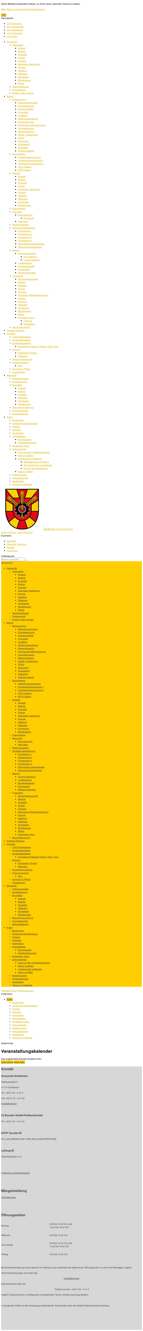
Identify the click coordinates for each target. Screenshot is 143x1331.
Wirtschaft (11, 375)
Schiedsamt (24, 144)
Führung (27, 320)
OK (3, 15)
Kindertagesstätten (21, 343)
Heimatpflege (19, 436)
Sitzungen (17, 211)
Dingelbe (22, 54)
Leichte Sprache (31, 259)
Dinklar (21, 57)
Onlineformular (8, 1197)
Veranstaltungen (20, 478)
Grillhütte (16, 429)
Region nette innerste (23, 93)
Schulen (16, 349)
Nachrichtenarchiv (21, 327)
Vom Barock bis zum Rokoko (37, 465)
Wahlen (16, 250)
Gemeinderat (18, 154)
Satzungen (23, 141)
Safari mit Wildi (25, 471)
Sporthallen (18, 433)
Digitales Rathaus (15, 330)
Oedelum (22, 70)
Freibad (16, 426)
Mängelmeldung (26, 131)
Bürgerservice (19, 99)
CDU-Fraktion (25, 166)
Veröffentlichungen (27, 442)
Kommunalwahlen (27, 253)
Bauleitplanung (19, 381)
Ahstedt (21, 48)
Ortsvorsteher (19, 208)
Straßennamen (19, 474)
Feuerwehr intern (26, 317)
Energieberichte (20, 410)
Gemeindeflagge (20, 86)
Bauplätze (17, 385)
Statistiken (23, 147)
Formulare (23, 112)
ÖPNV (21, 138)
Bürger (10, 96)
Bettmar (22, 51)
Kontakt (10, 547)
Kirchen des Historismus (35, 468)
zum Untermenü (14, 33)
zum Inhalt (12, 36)
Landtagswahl (25, 263)
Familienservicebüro (22, 359)
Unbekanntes (30, 458)
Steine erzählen (26, 455)
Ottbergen (23, 73)
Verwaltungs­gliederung (23, 227)
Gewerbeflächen (20, 413)
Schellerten (23, 77)
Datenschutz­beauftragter (30, 247)
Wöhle (21, 83)
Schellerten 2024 (20, 446)
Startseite (11, 541)
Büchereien (18, 420)
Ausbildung (29, 324)
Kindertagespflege (21, 340)
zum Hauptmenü (15, 30)
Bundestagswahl (26, 266)
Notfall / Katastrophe (28, 134)
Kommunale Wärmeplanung (32, 125)
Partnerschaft (18, 89)
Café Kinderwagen (21, 336)
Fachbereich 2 (25, 234)
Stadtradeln (18, 481)
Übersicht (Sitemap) (16, 544)
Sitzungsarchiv (25, 215)
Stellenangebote (26, 150)
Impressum (12, 550)
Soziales (11, 333)
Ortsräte (16, 173)
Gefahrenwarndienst (28, 118)
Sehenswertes (19, 449)
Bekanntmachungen (28, 102)
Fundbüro (22, 115)
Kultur (10, 417)
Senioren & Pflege (21, 369)
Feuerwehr (17, 276)
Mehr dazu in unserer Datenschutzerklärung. (23, 9)
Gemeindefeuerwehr (28, 279)
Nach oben (19, 1062)
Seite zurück (7, 1062)
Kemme (22, 67)
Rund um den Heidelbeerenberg (34, 452)
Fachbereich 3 (25, 237)
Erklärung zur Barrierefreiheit (15, 1173)
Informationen (30, 256)
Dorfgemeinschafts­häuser (25, 423)
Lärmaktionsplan (26, 128)
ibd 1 (20, 365)
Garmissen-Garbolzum (29, 64)
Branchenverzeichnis (22, 407)
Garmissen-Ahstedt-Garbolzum (33, 295)
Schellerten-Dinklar (27, 353)
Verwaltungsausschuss (29, 157)
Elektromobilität (25, 109)
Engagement (18, 372)
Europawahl (24, 269)
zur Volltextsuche (15, 26)
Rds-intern (23, 221)
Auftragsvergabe (20, 378)
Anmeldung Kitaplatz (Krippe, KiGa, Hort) (38, 346)
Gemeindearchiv (26, 122)
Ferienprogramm (20, 362)
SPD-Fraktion (24, 170)
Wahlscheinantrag (27, 272)
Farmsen (22, 61)
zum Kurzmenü (14, 23)
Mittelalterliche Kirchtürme (36, 462)
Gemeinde (12, 41)
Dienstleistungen (26, 106)
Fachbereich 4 (25, 240)
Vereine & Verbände (22, 484)
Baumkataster (25, 439)
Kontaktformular (9, 1103)
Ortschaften (18, 45)
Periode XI (28, 218)
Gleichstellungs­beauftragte (31, 243)
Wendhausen (24, 80)
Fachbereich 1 (25, 231)
